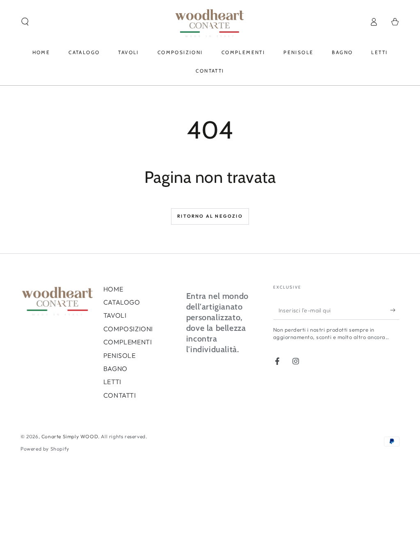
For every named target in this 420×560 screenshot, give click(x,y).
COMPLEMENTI (127, 342)
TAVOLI (115, 315)
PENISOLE (119, 355)
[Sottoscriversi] (394, 310)
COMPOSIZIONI (128, 329)
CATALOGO (121, 302)
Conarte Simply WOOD (69, 436)
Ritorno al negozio (210, 216)
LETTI (112, 382)
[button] (25, 22)
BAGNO (115, 368)
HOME (113, 289)
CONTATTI (119, 395)
